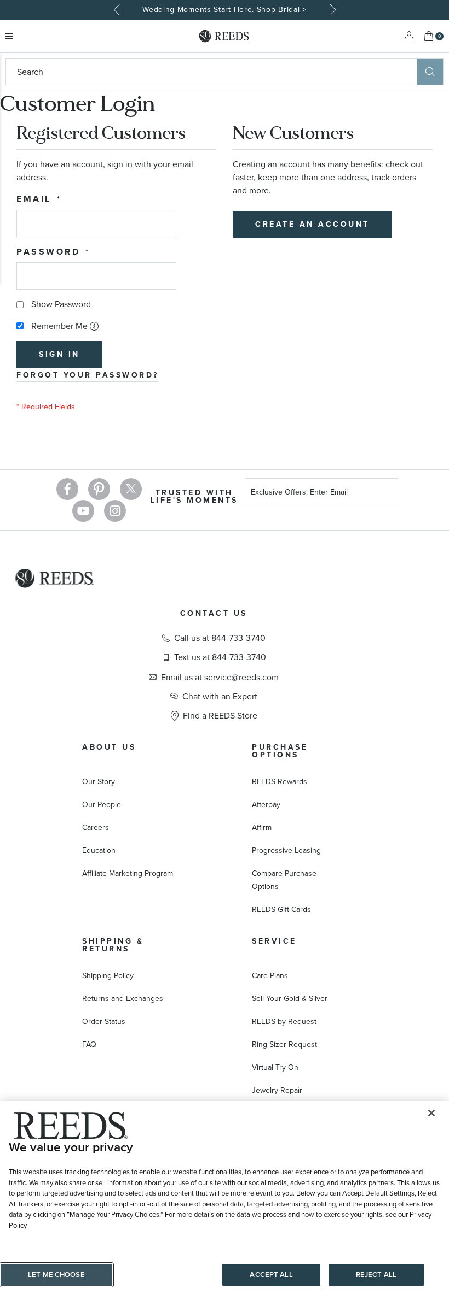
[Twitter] (131, 489)
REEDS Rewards (279, 781)
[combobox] (211, 72)
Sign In (409, 36)
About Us (109, 747)
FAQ (89, 1044)
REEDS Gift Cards (281, 909)
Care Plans (270, 975)
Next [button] (331, 9)
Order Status (103, 1021)
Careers (95, 827)
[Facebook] (67, 489)
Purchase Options (280, 751)
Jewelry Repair (277, 1090)
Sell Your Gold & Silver (289, 998)
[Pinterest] (99, 489)
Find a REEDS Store (220, 716)
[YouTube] (83, 511)
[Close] (431, 1113)
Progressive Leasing (286, 850)
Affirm (262, 827)
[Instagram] (115, 511)
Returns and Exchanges (122, 998)
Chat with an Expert (219, 696)
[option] (224, 10)
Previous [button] (117, 9)
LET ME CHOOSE (56, 1274)
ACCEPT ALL (271, 1274)
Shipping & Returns (112, 945)
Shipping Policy (108, 975)
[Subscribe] (385, 493)
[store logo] (224, 36)
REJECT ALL (376, 1274)
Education (99, 850)
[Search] (430, 72)
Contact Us (213, 613)
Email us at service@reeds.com (220, 677)
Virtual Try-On (275, 1067)
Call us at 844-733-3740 (220, 638)
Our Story (98, 781)
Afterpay (266, 804)
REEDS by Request (284, 1021)
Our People (101, 804)
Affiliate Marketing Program (127, 873)
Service (274, 941)
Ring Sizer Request (284, 1044)
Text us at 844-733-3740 (220, 657)
